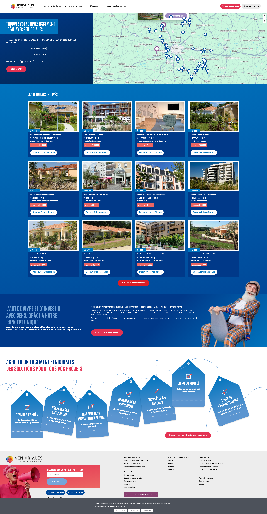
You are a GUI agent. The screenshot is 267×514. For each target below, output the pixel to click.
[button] (211, 51)
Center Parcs (204, 481)
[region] (180, 48)
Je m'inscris (57, 482)
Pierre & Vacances (206, 478)
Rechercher (16, 69)
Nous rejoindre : (139, 494)
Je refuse (134, 511)
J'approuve (147, 511)
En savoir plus (120, 506)
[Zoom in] (264, 15)
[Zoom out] (264, 18)
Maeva (201, 484)
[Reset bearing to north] (264, 21)
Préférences (121, 511)
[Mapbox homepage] (98, 82)
